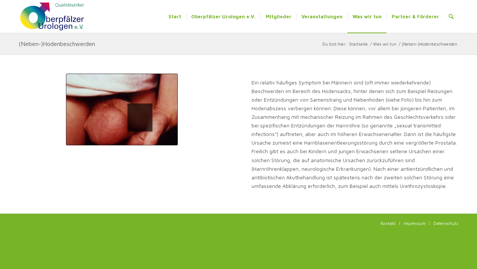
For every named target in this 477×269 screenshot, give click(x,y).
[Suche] (451, 16)
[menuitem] (175, 16)
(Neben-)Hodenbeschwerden (57, 43)
